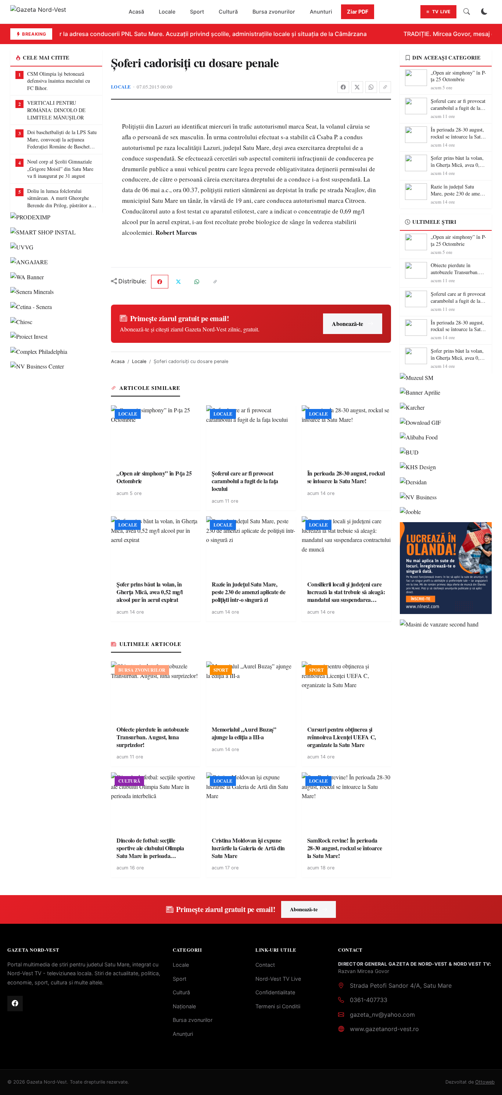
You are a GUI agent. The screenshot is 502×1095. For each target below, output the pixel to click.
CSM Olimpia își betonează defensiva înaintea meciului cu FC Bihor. (58, 80)
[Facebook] (343, 87)
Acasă (136, 11)
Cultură (228, 11)
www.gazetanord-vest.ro (384, 1029)
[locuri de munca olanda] (446, 568)
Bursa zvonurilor (273, 11)
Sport (197, 11)
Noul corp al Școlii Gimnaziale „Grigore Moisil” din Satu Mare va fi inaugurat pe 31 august (60, 168)
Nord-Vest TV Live (278, 979)
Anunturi (321, 11)
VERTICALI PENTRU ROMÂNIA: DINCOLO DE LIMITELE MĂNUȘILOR (56, 110)
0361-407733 (368, 1000)
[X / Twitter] (357, 87)
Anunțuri (183, 1034)
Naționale (184, 1006)
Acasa (118, 361)
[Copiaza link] (385, 87)
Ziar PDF (357, 11)
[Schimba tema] (484, 11)
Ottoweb (485, 1082)
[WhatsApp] (371, 87)
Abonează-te (347, 323)
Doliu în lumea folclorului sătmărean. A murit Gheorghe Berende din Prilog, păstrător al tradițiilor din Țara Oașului (60, 198)
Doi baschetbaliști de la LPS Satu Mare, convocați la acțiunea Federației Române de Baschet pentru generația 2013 (62, 139)
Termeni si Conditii (277, 1006)
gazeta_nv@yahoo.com (382, 1014)
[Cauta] (466, 11)
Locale (167, 11)
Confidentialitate (275, 992)
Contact (265, 965)
